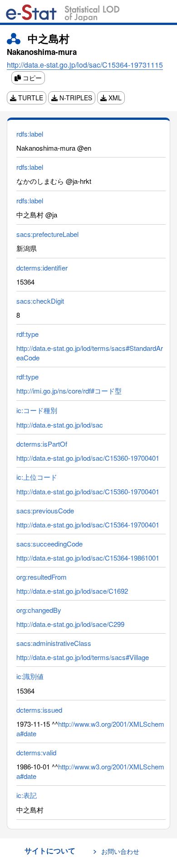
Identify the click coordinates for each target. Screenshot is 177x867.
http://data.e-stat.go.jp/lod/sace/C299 (70, 624)
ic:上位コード (36, 477)
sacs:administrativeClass (53, 643)
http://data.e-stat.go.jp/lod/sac (59, 424)
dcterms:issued (39, 709)
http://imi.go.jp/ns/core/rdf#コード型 (69, 390)
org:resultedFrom (41, 576)
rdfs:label (29, 133)
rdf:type (27, 334)
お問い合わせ (120, 851)
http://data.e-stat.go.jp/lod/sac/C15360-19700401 (87, 458)
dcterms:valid (36, 752)
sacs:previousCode (45, 510)
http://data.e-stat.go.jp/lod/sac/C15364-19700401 (87, 524)
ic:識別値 (30, 676)
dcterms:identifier (42, 267)
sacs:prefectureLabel (47, 234)
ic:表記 (26, 795)
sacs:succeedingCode (49, 543)
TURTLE (29, 97)
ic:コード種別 (36, 410)
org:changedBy (38, 610)
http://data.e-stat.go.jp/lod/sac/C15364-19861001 (87, 557)
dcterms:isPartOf (41, 443)
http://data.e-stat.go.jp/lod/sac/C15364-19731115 (85, 64)
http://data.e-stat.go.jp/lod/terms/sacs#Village (82, 657)
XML (114, 97)
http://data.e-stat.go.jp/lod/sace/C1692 (72, 591)
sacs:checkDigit (40, 300)
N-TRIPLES (75, 97)
